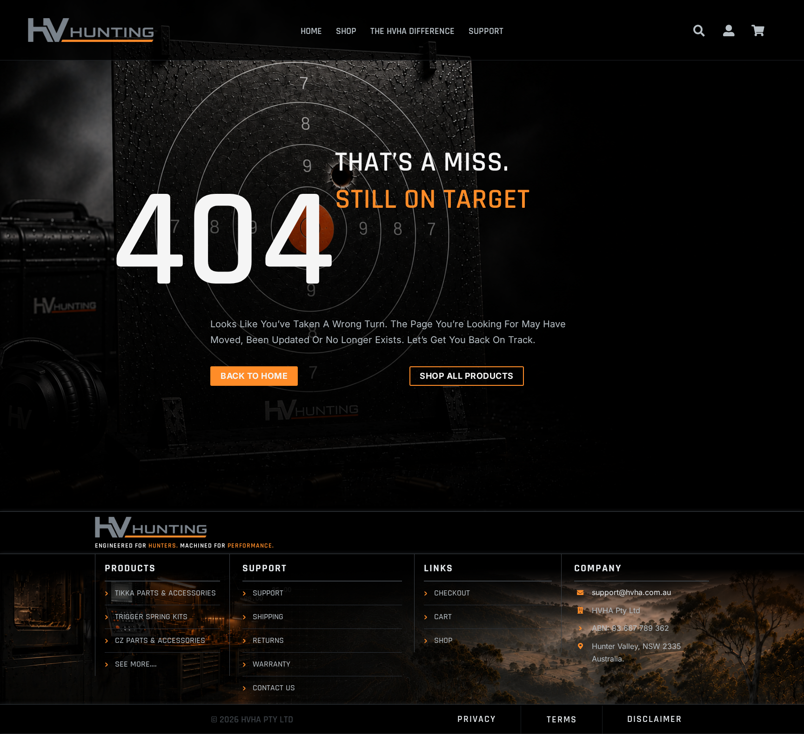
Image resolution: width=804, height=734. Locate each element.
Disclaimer (654, 719)
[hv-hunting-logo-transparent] (91, 21)
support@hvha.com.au (631, 592)
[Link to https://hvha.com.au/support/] (728, 30)
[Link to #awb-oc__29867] (758, 30)
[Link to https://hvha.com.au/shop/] (699, 30)
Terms (562, 720)
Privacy (476, 719)
